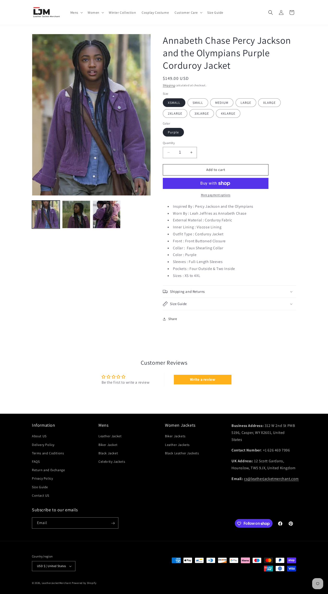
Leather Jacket (109, 436)
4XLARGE (228, 113)
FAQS (36, 461)
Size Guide (40, 487)
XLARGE (269, 102)
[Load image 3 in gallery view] (107, 214)
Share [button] (172, 319)
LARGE (246, 102)
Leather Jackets (177, 445)
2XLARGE (175, 113)
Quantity (169, 143)
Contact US (40, 495)
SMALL (198, 102)
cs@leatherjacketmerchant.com (271, 478)
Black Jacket (108, 453)
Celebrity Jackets (111, 461)
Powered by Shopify (84, 583)
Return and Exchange (48, 470)
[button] (76, 12)
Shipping (169, 85)
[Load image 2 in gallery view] (76, 214)
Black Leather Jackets (182, 453)
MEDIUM (221, 102)
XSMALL (174, 102)
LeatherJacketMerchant (56, 583)
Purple (173, 132)
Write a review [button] (202, 379)
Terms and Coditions (48, 453)
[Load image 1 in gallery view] (46, 214)
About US (39, 436)
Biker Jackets (175, 436)
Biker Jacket (107, 445)
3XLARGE (201, 113)
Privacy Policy (42, 478)
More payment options (216, 195)
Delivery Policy (43, 445)
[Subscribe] (113, 523)
